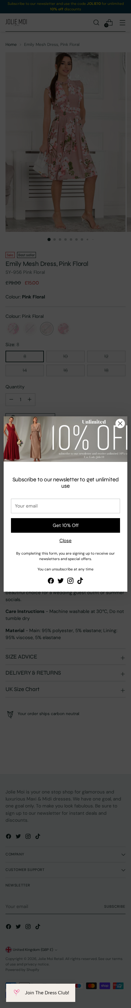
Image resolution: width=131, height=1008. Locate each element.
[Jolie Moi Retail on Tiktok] (80, 582)
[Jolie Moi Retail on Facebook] (51, 582)
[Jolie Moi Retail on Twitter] (60, 582)
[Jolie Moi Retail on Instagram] (70, 582)
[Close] (120, 423)
